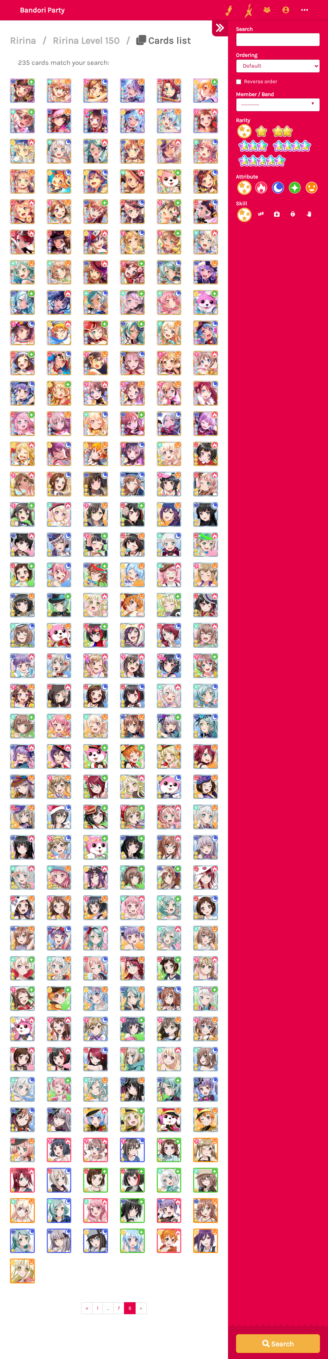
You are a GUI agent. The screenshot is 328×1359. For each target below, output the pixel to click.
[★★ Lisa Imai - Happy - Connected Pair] (22, 938)
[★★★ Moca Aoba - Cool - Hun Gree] (205, 211)
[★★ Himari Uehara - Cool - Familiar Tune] (95, 968)
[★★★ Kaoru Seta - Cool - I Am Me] (95, 181)
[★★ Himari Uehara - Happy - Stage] (22, 1150)
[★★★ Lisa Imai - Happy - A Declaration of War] (132, 151)
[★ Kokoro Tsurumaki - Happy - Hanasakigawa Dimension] (22, 1271)
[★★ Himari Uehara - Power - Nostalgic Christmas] (205, 484)
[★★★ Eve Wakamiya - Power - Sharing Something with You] (205, 242)
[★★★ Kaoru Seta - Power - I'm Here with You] (95, 242)
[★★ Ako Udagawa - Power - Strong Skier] (22, 665)
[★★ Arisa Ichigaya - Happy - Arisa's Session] (205, 574)
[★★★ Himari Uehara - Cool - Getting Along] (132, 211)
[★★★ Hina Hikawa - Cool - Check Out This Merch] (95, 302)
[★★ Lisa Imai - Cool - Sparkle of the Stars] (132, 484)
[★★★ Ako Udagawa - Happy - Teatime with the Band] (205, 272)
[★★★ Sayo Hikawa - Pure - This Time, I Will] (22, 302)
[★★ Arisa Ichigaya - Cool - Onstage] (95, 1029)
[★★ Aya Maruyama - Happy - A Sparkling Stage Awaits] (59, 726)
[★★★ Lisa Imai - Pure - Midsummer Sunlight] (95, 211)
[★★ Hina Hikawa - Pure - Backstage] (169, 907)
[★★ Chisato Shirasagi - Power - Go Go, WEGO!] (59, 514)
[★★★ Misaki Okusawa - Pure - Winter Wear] (205, 302)
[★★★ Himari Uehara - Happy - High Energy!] (22, 181)
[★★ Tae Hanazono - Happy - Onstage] (169, 1029)
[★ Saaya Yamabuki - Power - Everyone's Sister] (95, 1150)
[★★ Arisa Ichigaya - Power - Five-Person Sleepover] (205, 968)
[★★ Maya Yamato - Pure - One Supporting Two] (132, 877)
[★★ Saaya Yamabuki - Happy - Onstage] (205, 1029)
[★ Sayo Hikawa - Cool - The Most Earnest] (22, 1241)
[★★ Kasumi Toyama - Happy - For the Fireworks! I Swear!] (59, 907)
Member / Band (255, 94)
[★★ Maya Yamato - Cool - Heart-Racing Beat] (22, 635)
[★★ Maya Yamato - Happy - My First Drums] (205, 938)
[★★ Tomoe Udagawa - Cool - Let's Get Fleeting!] (169, 635)
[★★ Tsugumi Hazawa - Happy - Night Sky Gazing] (205, 787)
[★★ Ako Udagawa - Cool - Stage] (205, 1089)
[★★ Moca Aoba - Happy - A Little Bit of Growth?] (22, 817)
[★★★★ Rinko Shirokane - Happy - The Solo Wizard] (59, 120)
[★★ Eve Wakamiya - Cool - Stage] (22, 1089)
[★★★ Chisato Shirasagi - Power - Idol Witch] (132, 181)
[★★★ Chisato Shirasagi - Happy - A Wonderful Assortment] (169, 454)
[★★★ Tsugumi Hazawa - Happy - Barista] (59, 242)
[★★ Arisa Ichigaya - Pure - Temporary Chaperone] (132, 817)
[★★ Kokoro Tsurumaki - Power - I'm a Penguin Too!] (132, 787)
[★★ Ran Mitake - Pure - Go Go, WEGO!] (132, 514)
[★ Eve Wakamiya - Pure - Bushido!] (169, 1180)
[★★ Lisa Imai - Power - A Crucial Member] (169, 847)
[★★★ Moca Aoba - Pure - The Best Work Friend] (95, 332)
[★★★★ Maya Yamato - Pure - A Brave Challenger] (22, 120)
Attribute (247, 177)
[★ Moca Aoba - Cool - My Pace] (59, 1180)
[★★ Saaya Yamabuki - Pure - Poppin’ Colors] (205, 665)
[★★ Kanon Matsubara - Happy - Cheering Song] (132, 574)
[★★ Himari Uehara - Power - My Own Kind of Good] (169, 817)
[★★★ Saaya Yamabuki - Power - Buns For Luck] (205, 363)
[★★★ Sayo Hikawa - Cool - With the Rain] (169, 272)
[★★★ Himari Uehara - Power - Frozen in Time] (22, 211)
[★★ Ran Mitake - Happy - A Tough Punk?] (132, 544)
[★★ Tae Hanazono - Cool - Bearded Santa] (59, 817)
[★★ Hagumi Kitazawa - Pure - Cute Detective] (59, 998)
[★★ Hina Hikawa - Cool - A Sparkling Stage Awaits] (205, 696)
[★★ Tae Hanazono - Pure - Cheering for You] (22, 514)
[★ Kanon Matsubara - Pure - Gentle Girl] (132, 1241)
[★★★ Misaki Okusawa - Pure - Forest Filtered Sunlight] (169, 181)
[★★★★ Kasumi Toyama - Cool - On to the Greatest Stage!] (95, 120)
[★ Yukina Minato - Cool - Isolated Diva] (59, 1241)
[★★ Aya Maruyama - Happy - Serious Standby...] (59, 877)
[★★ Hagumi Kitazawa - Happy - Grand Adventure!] (132, 605)
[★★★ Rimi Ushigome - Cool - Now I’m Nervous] (22, 332)
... (108, 1308)
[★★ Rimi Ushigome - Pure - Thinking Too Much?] (95, 544)
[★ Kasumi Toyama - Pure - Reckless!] (169, 1150)
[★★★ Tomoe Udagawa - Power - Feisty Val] (22, 242)
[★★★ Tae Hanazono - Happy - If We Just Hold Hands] (95, 363)
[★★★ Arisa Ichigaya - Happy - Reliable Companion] (169, 393)
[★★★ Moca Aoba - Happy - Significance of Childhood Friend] (59, 423)
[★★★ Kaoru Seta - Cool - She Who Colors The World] (59, 454)
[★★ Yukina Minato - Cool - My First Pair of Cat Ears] (205, 847)
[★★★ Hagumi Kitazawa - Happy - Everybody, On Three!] (95, 454)
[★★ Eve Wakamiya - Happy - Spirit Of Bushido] (59, 968)
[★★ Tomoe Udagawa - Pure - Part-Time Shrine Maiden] (95, 787)
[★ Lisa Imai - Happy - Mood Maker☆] (205, 1210)
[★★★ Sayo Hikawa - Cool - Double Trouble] (169, 423)
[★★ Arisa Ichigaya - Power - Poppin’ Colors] (95, 665)
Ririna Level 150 (87, 40)
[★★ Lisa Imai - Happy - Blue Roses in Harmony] (132, 726)
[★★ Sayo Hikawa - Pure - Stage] (169, 1089)
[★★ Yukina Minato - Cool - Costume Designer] (59, 544)
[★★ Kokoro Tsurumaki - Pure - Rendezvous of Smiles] (169, 605)
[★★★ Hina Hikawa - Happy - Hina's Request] (22, 272)
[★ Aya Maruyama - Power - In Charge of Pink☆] (95, 1210)
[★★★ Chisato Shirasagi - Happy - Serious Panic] (169, 332)
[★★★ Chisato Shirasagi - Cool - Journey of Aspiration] (95, 423)
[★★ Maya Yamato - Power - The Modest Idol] (205, 635)
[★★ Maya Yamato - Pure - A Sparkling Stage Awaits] (22, 726)
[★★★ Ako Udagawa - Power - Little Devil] (205, 423)
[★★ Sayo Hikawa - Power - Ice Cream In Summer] (95, 938)
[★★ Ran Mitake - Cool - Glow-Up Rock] (132, 696)
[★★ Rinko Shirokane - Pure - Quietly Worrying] (132, 847)
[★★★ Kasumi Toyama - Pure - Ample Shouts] (132, 272)
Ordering (247, 55)
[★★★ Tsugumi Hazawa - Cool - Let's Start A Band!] (59, 484)
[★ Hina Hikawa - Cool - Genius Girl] (59, 1210)
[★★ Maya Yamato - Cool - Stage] (205, 1059)
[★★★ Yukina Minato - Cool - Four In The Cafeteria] (132, 363)
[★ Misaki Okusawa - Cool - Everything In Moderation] (95, 1241)
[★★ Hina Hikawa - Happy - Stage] (95, 1089)
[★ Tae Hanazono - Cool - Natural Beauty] (132, 1150)
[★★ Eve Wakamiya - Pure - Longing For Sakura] (205, 998)
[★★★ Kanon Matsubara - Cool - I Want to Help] (205, 332)
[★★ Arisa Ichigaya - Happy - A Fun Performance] (59, 787)
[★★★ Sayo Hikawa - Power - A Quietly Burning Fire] (95, 151)
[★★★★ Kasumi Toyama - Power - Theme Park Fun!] (205, 120)
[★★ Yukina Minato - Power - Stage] (59, 1119)
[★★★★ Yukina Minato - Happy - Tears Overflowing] (132, 90)
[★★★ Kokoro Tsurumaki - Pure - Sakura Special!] (59, 393)
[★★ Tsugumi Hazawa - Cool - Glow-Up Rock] (95, 696)
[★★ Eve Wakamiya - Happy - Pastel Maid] (205, 817)
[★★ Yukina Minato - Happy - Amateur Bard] (22, 787)
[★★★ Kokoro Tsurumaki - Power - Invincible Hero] (22, 454)
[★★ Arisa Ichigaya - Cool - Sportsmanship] (59, 847)
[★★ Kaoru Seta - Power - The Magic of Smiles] (59, 756)
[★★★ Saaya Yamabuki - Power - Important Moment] (95, 393)
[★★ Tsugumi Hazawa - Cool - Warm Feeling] (205, 907)
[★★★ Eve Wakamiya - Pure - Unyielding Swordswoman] (132, 302)
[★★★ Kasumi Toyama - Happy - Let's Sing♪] (59, 211)
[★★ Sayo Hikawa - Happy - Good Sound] (132, 998)
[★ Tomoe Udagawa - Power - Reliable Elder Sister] (22, 1180)
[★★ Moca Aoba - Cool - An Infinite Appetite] (59, 665)
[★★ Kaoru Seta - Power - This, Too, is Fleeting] (95, 877)
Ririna (24, 40)
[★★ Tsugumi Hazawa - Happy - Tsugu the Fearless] (22, 907)
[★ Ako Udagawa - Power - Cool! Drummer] (169, 1210)
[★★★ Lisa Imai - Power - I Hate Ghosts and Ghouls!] (95, 272)
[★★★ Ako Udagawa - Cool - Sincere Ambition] (22, 393)
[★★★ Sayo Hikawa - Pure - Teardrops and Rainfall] (132, 332)
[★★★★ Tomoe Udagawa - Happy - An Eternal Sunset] (169, 90)
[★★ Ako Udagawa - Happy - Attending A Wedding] (132, 938)
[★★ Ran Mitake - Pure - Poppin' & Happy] (95, 817)
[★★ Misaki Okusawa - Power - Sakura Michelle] (22, 1029)
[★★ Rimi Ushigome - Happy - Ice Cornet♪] (95, 907)
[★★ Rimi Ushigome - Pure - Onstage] (132, 1029)
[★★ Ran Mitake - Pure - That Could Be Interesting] (95, 635)
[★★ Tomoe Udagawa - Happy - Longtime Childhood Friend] (132, 968)
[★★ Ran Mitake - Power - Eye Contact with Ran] (205, 605)
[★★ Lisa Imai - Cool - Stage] (22, 1119)
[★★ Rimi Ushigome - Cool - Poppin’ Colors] (169, 665)
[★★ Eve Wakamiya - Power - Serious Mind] (22, 877)
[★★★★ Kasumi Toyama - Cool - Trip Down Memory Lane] (95, 90)
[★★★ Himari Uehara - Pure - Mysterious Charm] (22, 423)
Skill (241, 203)
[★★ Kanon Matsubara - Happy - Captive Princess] (95, 998)
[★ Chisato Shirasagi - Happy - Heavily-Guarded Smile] (22, 1210)
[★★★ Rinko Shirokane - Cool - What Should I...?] (95, 484)
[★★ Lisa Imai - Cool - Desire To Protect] (169, 998)
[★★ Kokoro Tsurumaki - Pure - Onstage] (132, 1119)
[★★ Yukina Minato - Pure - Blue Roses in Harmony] (169, 726)
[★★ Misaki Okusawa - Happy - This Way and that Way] (59, 635)
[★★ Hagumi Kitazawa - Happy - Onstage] (205, 1119)
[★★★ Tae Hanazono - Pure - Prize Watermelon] (169, 211)
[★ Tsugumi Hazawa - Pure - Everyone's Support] (95, 1180)
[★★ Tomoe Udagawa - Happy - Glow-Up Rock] (205, 756)
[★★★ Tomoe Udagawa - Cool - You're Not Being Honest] (205, 393)
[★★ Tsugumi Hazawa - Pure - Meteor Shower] (169, 968)
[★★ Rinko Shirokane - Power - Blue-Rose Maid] (22, 847)
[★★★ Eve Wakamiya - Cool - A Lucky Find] (59, 151)
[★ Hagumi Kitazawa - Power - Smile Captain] (169, 1241)
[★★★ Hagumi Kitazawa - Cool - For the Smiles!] (59, 181)
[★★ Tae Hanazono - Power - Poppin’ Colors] (132, 665)
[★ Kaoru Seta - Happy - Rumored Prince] (205, 1241)
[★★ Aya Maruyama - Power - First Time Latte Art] (169, 574)
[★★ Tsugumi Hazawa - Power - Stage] (22, 1059)
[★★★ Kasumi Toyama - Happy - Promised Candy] (132, 393)
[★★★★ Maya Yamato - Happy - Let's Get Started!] (59, 90)
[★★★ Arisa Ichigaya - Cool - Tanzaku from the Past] (132, 242)
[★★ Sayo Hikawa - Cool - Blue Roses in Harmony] (205, 726)
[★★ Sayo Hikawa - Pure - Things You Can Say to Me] (59, 605)
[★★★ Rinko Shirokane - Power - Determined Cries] (59, 302)
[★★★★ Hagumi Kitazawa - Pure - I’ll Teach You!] (205, 90)
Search (244, 29)
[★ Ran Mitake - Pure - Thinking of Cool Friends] (132, 1180)
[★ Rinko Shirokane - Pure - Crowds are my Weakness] (132, 1210)
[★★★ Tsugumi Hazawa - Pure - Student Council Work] (22, 363)
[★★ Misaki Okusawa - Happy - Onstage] (169, 1119)
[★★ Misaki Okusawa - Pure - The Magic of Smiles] (95, 756)
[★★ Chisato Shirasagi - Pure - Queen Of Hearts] (22, 968)
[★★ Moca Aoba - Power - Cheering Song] (205, 544)
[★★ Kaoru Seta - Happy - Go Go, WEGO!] (169, 514)
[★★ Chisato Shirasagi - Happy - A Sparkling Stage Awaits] (95, 726)
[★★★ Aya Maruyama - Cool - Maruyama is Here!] (169, 302)
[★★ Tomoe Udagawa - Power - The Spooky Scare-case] (205, 877)
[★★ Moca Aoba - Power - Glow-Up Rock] (59, 696)
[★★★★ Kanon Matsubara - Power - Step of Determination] (132, 120)
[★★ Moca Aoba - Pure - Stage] (132, 1059)
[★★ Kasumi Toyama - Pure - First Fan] (22, 998)
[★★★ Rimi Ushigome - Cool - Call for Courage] (132, 454)
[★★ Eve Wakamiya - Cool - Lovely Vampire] (169, 544)
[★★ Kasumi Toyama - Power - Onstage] (59, 1029)
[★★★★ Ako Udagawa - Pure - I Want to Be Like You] (22, 90)
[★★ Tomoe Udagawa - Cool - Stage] (95, 1059)
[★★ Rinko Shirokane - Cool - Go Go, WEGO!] (205, 514)
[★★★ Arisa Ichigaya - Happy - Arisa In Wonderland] (169, 363)
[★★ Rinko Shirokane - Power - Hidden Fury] (22, 544)
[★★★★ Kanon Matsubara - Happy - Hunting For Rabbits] (169, 120)
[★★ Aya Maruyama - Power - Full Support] (132, 907)
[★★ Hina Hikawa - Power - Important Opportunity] (169, 938)
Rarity (243, 120)
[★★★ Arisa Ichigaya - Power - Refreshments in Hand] (22, 484)
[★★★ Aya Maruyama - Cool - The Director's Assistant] (205, 151)
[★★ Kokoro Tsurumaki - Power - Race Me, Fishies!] (95, 605)
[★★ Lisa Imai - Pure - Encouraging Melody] (95, 574)
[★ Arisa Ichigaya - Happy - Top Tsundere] (205, 1150)
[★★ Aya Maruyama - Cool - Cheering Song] (59, 574)
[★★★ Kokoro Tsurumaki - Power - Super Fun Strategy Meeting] (22, 151)
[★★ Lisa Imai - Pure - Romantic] (169, 877)
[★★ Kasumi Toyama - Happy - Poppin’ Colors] (22, 696)
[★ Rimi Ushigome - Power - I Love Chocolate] (59, 1150)
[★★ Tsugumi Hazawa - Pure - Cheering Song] (22, 574)
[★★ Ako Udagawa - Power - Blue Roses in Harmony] (22, 756)
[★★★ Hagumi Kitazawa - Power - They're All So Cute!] (59, 332)
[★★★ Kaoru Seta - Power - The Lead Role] (169, 151)
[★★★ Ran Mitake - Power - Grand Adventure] (205, 454)
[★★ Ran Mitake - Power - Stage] (59, 1059)
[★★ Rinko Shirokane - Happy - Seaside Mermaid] (22, 605)
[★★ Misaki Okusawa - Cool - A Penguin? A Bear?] (169, 787)
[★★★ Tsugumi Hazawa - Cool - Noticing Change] (205, 181)
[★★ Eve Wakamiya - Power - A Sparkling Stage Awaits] (169, 696)
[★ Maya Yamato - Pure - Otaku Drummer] (205, 1180)
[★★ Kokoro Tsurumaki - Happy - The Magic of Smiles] (169, 756)
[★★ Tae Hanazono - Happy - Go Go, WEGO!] (95, 514)
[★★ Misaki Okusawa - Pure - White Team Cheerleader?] (95, 847)
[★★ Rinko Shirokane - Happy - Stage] (132, 1089)
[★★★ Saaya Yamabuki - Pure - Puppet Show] (169, 242)
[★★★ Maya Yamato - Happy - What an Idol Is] (59, 272)
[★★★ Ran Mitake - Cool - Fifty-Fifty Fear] (59, 363)
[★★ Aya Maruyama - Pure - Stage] (59, 1089)
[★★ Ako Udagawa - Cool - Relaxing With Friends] (59, 938)
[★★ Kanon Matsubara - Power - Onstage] (95, 1119)
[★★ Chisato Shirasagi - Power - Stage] (169, 1059)
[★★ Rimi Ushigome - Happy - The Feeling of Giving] (169, 484)
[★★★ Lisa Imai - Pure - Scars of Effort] (132, 423)
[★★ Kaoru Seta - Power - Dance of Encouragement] (132, 635)
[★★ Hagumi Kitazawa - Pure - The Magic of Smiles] (132, 756)
